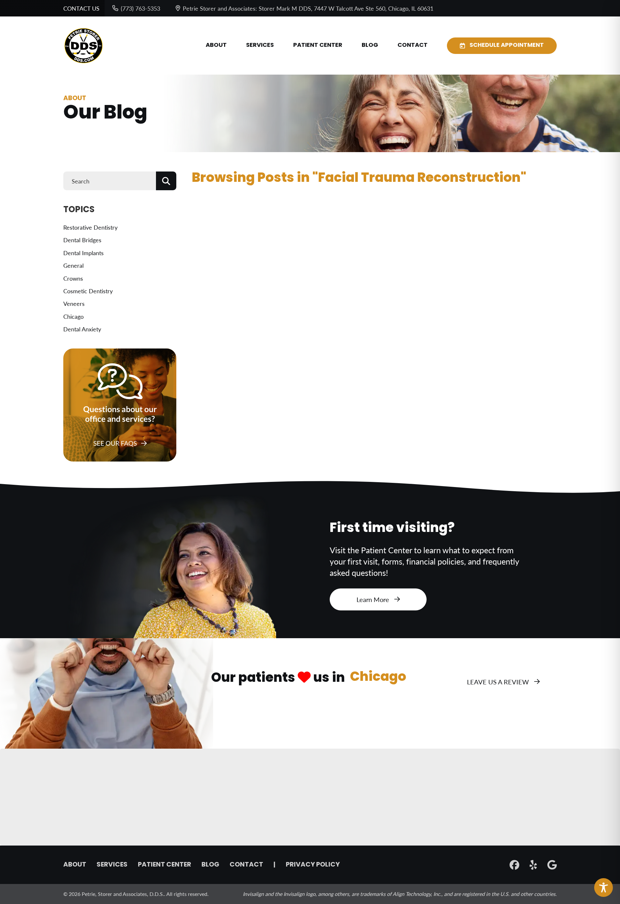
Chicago (73, 316)
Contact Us (81, 8)
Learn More (372, 599)
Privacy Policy (313, 865)
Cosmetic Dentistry (88, 291)
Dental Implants (83, 253)
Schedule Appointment (507, 45)
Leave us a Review (498, 681)
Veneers (74, 303)
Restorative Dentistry (90, 227)
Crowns (73, 278)
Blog (370, 45)
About (216, 45)
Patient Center (317, 45)
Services (260, 45)
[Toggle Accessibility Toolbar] (604, 888)
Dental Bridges (82, 240)
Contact (413, 45)
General (73, 265)
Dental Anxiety (82, 329)
